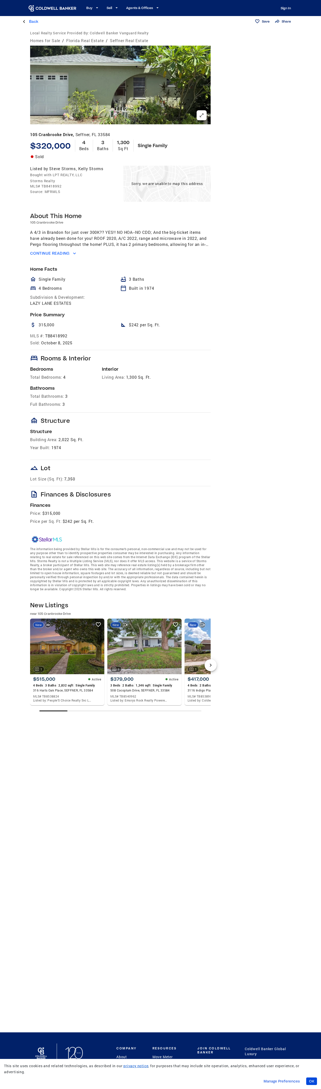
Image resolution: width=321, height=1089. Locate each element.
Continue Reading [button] (50, 253)
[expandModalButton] (202, 115)
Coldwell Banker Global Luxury (265, 1051)
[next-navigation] (211, 665)
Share (286, 21)
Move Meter (162, 1056)
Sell (109, 8)
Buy (89, 8)
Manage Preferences (282, 1081)
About (121, 1056)
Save (266, 21)
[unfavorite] (98, 625)
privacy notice (135, 1065)
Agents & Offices (139, 8)
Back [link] (33, 21)
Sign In (286, 8)
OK (311, 1081)
